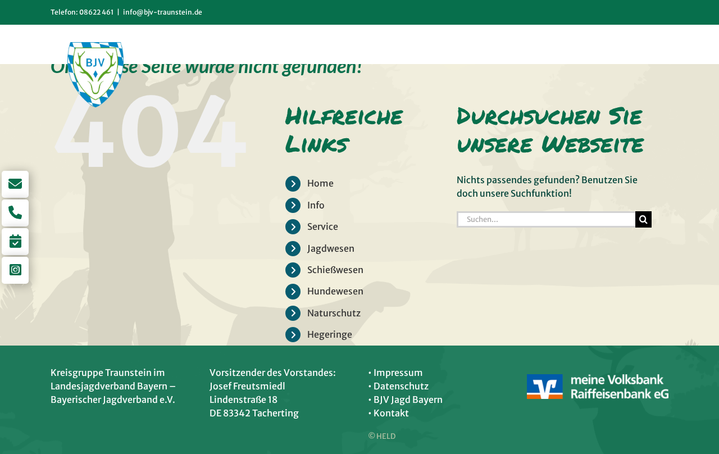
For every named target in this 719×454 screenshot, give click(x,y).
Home (320, 183)
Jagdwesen (330, 248)
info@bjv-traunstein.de (162, 12)
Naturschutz (334, 313)
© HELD (381, 436)
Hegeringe (329, 334)
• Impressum (395, 372)
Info (316, 205)
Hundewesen (335, 291)
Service (322, 226)
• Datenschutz (398, 386)
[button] (649, 44)
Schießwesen (335, 269)
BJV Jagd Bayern (408, 399)
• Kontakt (388, 413)
